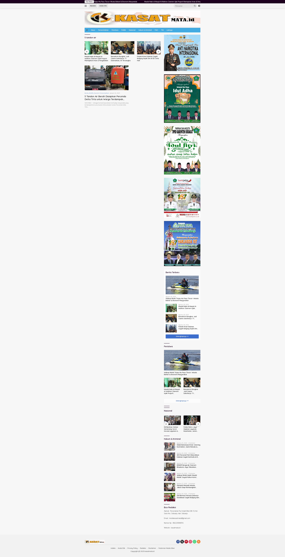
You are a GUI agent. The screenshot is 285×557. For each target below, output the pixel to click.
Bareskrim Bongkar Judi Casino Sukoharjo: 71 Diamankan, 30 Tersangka (94, 58)
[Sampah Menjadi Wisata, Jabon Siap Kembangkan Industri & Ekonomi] (169, 487)
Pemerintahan (103, 30)
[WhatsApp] (194, 542)
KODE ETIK (103, 6)
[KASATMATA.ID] (142, 18)
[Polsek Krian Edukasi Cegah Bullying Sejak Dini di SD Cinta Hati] (122, 47)
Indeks (113, 548)
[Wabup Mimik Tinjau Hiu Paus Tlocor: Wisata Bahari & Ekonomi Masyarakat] (182, 285)
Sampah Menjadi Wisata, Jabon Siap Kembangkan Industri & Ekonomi (186, 486)
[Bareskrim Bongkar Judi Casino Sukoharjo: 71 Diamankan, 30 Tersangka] (96, 47)
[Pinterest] (186, 542)
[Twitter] (182, 542)
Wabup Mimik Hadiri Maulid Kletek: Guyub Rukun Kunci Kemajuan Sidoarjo (187, 476)
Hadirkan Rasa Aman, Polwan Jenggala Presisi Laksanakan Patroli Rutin (148, 58)
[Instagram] (190, 542)
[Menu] (86, 6)
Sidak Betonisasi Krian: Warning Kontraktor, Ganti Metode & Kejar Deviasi (188, 446)
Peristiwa (115, 30)
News (93, 30)
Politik (123, 30)
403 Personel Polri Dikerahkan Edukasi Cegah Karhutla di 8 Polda (188, 456)
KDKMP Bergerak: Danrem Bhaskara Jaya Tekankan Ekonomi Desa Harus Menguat (188, 466)
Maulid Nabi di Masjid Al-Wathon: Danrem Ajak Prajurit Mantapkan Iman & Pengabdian (146, 2)
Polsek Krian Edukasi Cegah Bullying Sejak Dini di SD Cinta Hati (122, 58)
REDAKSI (93, 6)
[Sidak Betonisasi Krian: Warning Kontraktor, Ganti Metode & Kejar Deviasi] (169, 446)
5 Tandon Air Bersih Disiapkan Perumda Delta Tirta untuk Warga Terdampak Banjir (105, 99)
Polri (156, 30)
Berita (87, 93)
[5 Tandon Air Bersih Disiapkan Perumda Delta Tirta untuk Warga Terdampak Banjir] (107, 77)
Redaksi (143, 548)
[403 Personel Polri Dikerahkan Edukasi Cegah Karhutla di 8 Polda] (169, 456)
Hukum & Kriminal (145, 30)
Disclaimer (152, 548)
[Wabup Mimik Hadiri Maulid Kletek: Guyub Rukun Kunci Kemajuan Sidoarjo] (169, 477)
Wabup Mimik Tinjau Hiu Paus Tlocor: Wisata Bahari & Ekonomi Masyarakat (182, 299)
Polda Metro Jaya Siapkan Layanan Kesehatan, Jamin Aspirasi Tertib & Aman (170, 429)
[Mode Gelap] (199, 6)
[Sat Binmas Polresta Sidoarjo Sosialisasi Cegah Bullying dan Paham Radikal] (169, 497)
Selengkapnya (181, 336)
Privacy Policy (132, 548)
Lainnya (169, 30)
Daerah (96, 93)
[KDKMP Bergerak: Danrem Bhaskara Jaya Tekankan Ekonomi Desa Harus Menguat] (169, 467)
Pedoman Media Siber (167, 548)
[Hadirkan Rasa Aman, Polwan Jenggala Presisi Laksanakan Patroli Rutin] (149, 47)
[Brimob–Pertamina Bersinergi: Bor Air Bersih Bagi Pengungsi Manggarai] (192, 420)
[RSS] (198, 542)
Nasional (132, 30)
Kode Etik (121, 548)
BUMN (91, 93)
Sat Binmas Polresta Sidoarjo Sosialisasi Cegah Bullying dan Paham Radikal (188, 497)
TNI (162, 30)
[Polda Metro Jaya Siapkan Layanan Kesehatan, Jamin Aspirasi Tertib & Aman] (172, 420)
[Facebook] (178, 542)
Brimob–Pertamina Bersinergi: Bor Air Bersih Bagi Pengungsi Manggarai (192, 429)
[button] (195, 6)
